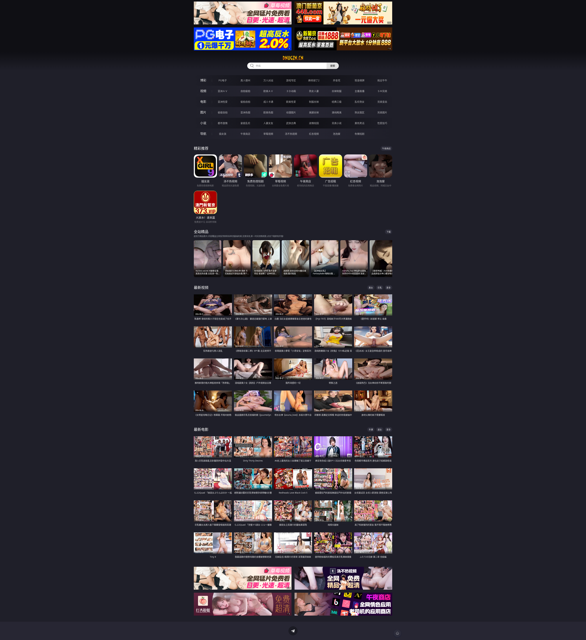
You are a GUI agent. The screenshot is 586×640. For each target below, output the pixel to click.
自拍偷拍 (245, 91)
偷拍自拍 (245, 101)
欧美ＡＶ (268, 91)
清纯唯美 (337, 112)
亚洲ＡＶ (223, 91)
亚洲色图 (245, 112)
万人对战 (268, 80)
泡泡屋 (336, 134)
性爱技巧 (382, 123)
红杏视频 (314, 134)
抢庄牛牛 (382, 80)
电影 (203, 102)
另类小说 (337, 123)
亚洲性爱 (223, 101)
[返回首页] (397, 633)
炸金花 (336, 80)
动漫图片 (291, 112)
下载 (388, 231)
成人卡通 (268, 101)
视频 (203, 91)
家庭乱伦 (245, 123)
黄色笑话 (359, 123)
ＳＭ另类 (382, 91)
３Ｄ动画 (291, 91)
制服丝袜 (314, 101)
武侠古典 (291, 123)
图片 (203, 112)
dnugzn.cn (293, 58)
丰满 (371, 429)
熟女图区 (359, 112)
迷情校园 (314, 123)
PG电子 (223, 80)
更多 (388, 287)
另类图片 (382, 112)
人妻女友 (268, 123)
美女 (371, 287)
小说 (203, 123)
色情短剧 (359, 134)
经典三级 (337, 101)
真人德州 (245, 80)
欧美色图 (268, 112)
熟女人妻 (314, 91)
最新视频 (201, 287)
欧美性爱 (291, 101)
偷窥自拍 (223, 112)
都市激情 (223, 123)
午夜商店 (245, 134)
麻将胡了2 (313, 80)
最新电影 (201, 429)
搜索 (332, 65)
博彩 (203, 80)
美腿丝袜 (314, 112)
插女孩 (222, 134)
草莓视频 (268, 134)
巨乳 (380, 287)
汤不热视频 (291, 134)
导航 (203, 134)
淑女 (380, 429)
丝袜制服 (337, 91)
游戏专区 (291, 80)
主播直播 (359, 91)
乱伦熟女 (359, 101)
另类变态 (382, 101)
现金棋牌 (359, 80)
